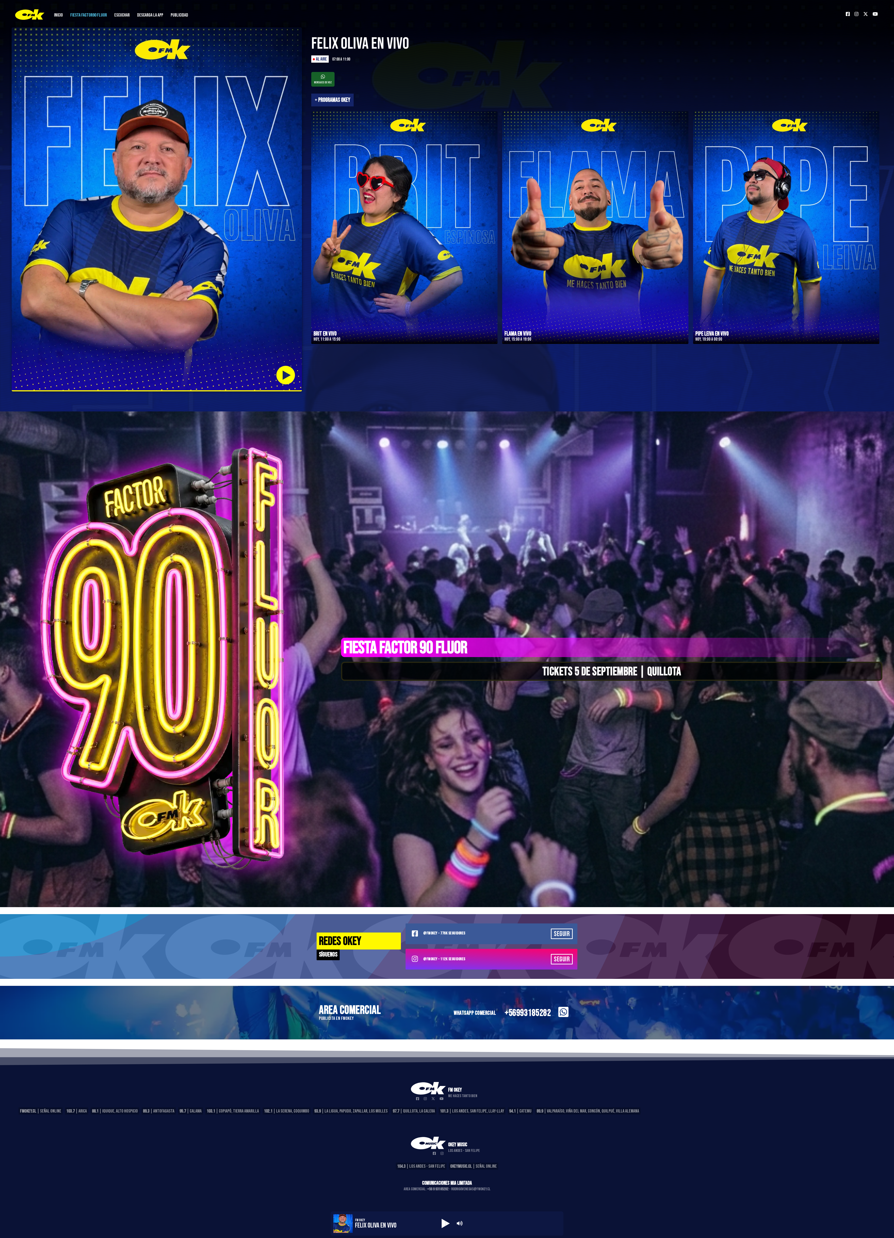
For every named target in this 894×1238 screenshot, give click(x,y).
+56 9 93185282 (437, 1189)
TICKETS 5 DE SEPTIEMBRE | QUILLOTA (611, 672)
